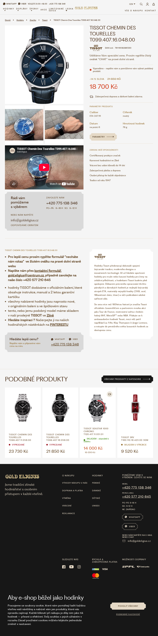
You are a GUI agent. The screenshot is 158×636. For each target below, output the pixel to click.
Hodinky (8, 9)
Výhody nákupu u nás (74, 483)
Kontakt (150, 11)
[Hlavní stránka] (86, 9)
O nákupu (68, 475)
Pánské (96, 483)
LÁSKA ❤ (70, 10)
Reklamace (68, 513)
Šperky (34, 9)
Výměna (66, 498)
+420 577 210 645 (136, 497)
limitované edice (56, 10)
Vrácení (66, 506)
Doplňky (22, 9)
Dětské (96, 498)
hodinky (97, 475)
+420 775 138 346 (62, 203)
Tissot (45, 20)
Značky (33, 20)
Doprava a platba (72, 490)
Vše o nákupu (134, 11)
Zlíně (50, 315)
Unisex (96, 506)
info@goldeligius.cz (24, 220)
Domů (7, 20)
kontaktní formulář (47, 271)
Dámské (96, 490)
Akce (44, 10)
